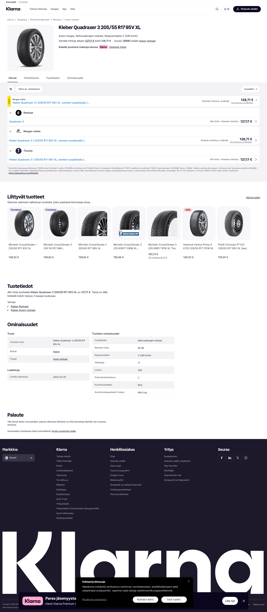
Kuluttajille (11, 2)
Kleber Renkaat (20, 306)
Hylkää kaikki (145, 599)
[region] (134, 592)
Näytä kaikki (253, 197)
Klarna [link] (10, 20)
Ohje (72, 9)
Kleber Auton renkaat (23, 310)
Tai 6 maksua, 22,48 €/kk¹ (242, 103)
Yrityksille (23, 2)
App (64, 9)
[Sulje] (188, 581)
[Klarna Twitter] (238, 458)
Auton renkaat (147, 40)
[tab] (12, 78)
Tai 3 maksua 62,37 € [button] (157, 257)
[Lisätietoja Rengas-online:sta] (10, 131)
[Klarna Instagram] (246, 458)
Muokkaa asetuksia (94, 599)
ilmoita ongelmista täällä (64, 431)
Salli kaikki (174, 599)
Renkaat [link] (57, 20)
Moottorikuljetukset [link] (40, 20)
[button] (227, 9)
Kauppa (55, 9)
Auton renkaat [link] (72, 20)
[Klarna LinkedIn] (229, 458)
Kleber (56, 351)
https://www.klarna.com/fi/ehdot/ (23, 173)
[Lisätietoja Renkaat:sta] (10, 113)
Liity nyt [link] (230, 600)
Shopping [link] (22, 20)
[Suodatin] (10, 89)
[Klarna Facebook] (221, 458)
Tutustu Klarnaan (38, 9)
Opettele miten (117, 47)
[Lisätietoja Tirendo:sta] (10, 151)
